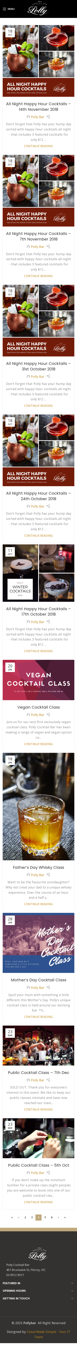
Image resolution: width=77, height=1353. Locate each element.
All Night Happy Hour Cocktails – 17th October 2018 (38, 611)
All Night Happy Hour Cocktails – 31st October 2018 (38, 366)
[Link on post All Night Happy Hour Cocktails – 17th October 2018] (38, 573)
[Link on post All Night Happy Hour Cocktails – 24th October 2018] (38, 450)
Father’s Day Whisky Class (38, 867)
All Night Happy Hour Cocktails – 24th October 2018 (38, 496)
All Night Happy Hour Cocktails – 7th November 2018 (38, 236)
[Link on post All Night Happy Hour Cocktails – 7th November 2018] (38, 191)
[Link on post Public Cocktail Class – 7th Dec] (38, 1046)
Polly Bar (37, 117)
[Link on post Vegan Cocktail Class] (38, 680)
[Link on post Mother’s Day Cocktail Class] (38, 943)
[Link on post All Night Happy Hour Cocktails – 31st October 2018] (38, 320)
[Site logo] (38, 8)
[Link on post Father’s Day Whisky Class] (38, 806)
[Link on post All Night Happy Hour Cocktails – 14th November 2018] (38, 61)
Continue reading (38, 146)
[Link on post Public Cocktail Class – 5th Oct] (38, 1138)
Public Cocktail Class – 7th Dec (38, 1072)
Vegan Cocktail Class (38, 707)
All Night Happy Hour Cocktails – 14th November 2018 (38, 106)
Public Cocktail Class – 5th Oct (38, 1165)
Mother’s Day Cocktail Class (38, 980)
